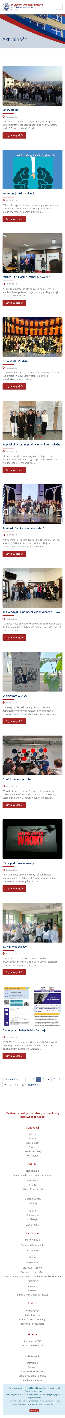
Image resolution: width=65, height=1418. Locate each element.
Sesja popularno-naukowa (32, 1375)
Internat (32, 1290)
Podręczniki (33, 1250)
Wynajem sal (32, 1224)
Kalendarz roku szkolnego (32, 1319)
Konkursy (32, 1286)
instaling (32, 1203)
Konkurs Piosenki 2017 (32, 1371)
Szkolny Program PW (32, 1189)
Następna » (34, 1084)
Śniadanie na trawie (32, 1379)
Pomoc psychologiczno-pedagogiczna (32, 1175)
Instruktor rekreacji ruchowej (32, 1294)
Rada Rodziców (33, 1315)
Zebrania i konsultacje (32, 1323)
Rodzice (32, 1303)
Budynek (32, 1367)
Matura (32, 1257)
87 (23, 1084)
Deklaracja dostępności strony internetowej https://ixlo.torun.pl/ (32, 1115)
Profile (32, 1138)
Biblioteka (32, 1180)
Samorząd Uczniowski (32, 1245)
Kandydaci (32, 1127)
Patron (32, 1210)
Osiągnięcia (32, 1215)
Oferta (32, 1134)
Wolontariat (32, 1262)
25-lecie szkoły (32, 1356)
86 (16, 1084)
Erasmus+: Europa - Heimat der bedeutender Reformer (32, 1276)
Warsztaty (32, 1155)
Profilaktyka (32, 1219)
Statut (32, 1184)
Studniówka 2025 (32, 1341)
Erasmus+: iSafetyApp (32, 1272)
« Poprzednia (11, 1079)
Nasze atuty (32, 1142)
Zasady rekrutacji (33, 1151)
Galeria (32, 1334)
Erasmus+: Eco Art (32, 1267)
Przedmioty (32, 1280)
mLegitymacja (32, 1239)
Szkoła (32, 1164)
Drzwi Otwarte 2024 (32, 1345)
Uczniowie (32, 1233)
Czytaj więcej (13, 135)
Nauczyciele (32, 1170)
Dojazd (32, 1147)
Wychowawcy (32, 1310)
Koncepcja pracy (32, 1198)
